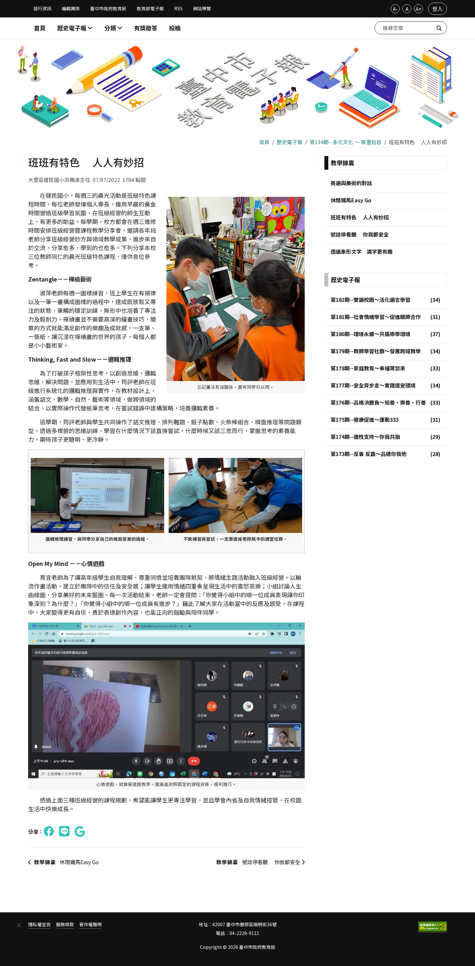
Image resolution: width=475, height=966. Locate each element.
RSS (178, 8)
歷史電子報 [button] (72, 28)
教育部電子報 (150, 8)
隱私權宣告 (39, 924)
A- (395, 9)
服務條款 (65, 924)
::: (20, 159)
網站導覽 (202, 8)
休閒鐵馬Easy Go (66, 862)
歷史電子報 (289, 142)
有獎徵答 (145, 28)
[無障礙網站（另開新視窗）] (432, 926)
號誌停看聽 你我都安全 (258, 862)
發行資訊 (42, 8)
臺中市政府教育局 (108, 8)
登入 (437, 9)
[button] (113, 28)
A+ (419, 9)
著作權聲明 (90, 924)
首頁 (40, 28)
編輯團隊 (71, 8)
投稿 (175, 28)
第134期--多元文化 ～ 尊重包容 (346, 142)
